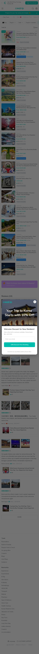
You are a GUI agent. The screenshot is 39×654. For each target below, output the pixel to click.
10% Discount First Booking (19, 345)
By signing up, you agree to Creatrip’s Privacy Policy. (19, 351)
